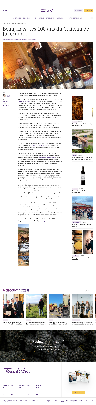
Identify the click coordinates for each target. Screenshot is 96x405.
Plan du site (48, 401)
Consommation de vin (76, 222)
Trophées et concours (75, 18)
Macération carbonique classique (47, 157)
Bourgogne (75, 155)
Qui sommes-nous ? (25, 385)
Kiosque (38, 385)
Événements (50, 18)
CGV (37, 387)
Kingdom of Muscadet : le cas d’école (81, 225)
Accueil (4, 23)
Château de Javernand (24, 101)
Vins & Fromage (75, 255)
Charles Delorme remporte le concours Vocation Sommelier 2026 (12, 323)
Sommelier (5, 320)
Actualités (17, 18)
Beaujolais (16, 39)
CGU (20, 387)
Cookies (62, 401)
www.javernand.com (47, 221)
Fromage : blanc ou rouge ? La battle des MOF (81, 259)
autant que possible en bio (40, 145)
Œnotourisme (39, 18)
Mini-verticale (75, 188)
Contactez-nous (8, 385)
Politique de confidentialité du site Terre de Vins (74, 401)
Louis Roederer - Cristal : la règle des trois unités (82, 125)
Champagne (75, 121)
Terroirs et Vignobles (31, 39)
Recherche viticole (76, 320)
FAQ (4, 387)
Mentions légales (55, 401)
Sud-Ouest (28, 320)
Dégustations (27, 18)
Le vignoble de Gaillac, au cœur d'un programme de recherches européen (35, 323)
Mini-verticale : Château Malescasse (79, 192)
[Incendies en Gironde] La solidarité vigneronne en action (58, 323)
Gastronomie (61, 18)
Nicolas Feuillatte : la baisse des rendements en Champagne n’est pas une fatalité (82, 323)
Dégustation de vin (23, 39)
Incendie (51, 320)
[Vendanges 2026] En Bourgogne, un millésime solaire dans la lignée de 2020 (82, 158)
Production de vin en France (8, 39)
